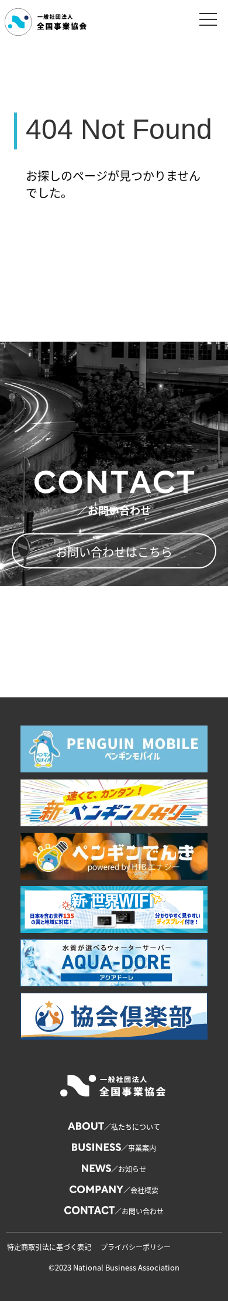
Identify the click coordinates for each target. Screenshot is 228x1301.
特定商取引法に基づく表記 (49, 1247)
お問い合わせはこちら (114, 551)
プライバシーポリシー (136, 1247)
